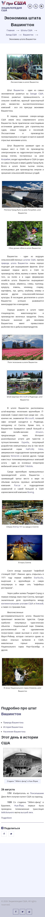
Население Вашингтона (14, 731)
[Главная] (13, 3)
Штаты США (26, 30)
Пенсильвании (37, 793)
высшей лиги (27, 812)
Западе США (36, 93)
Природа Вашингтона (13, 722)
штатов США (29, 259)
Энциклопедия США (11, 9)
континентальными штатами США (17, 603)
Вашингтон (28, 34)
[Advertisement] (22, 869)
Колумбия (5, 159)
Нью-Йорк (19, 805)
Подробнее (6, 817)
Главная (10, 30)
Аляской (39, 603)
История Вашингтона (13, 727)
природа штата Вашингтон (14, 263)
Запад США (11, 34)
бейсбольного (7, 812)
